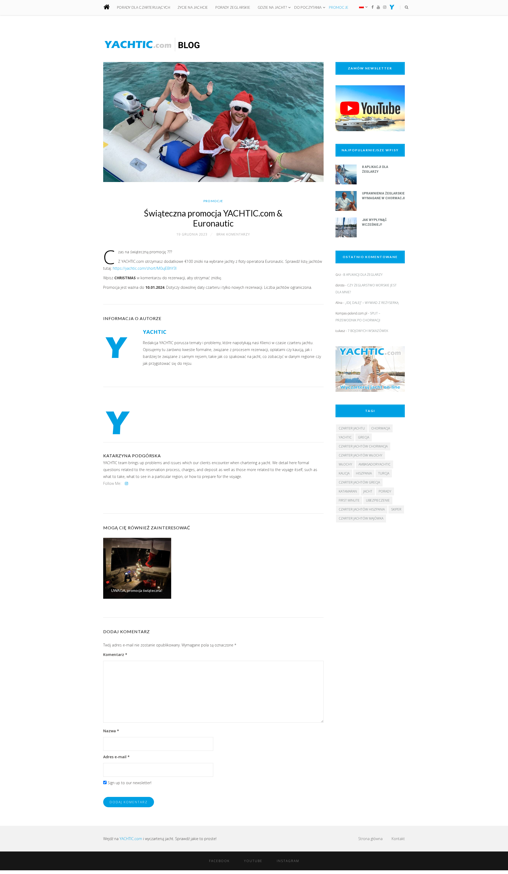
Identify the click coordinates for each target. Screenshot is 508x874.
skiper (396, 509)
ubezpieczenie (378, 500)
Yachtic (345, 437)
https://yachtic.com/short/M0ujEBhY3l (144, 268)
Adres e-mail (116, 756)
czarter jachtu (352, 428)
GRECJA (363, 437)
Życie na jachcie (193, 7)
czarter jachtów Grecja (359, 482)
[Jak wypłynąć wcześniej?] (346, 235)
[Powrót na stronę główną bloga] (109, 7)
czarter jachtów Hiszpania (362, 509)
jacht (367, 491)
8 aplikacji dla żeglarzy (363, 274)
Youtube (253, 861)
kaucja (344, 473)
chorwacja (380, 428)
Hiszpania (364, 473)
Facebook (219, 861)
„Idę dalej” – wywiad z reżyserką (371, 302)
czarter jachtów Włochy (360, 455)
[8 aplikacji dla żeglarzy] (346, 182)
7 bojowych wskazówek (368, 331)
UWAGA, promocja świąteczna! (136, 590)
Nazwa (111, 730)
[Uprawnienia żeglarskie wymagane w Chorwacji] (346, 209)
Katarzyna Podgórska (132, 455)
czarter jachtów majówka (361, 518)
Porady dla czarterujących (143, 7)
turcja (383, 473)
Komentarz (115, 654)
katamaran (348, 491)
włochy (345, 464)
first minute (349, 500)
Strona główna (370, 838)
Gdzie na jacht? (272, 7)
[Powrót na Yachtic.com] (391, 8)
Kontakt (398, 838)
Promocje (338, 7)
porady (385, 491)
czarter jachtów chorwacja (363, 446)
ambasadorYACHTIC (375, 464)
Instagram (288, 861)
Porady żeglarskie (232, 7)
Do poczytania (308, 7)
